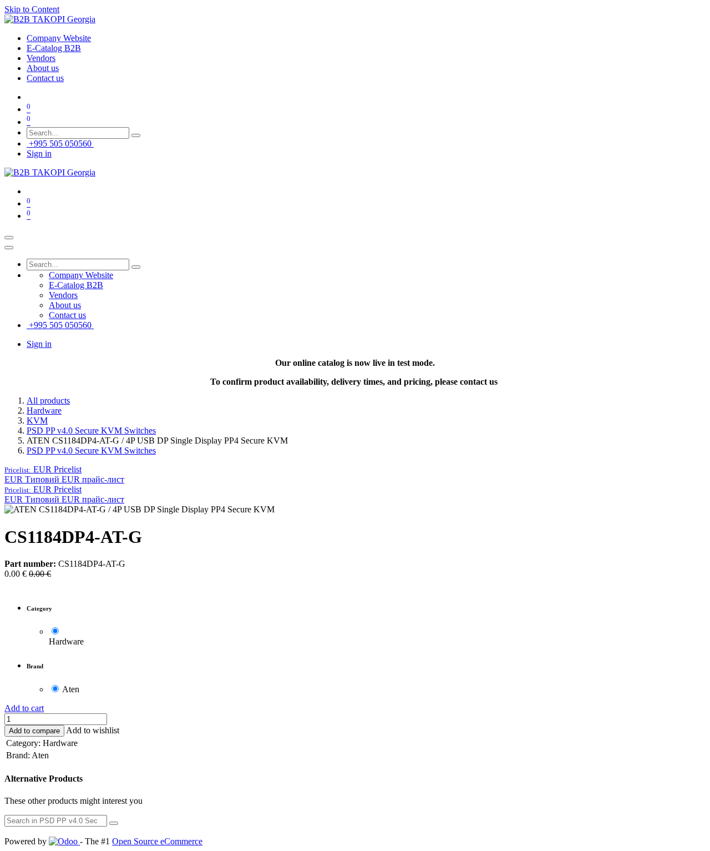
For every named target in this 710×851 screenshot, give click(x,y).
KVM (37, 420)
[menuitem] (59, 38)
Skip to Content (31, 9)
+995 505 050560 (60, 143)
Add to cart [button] (24, 708)
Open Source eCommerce (157, 841)
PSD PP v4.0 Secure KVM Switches (91, 430)
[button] (43, 469)
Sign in (39, 153)
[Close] (8, 247)
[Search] (135, 135)
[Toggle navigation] (8, 237)
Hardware (44, 410)
